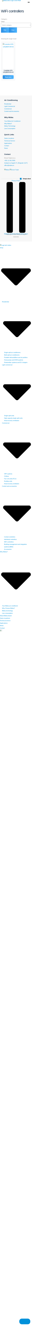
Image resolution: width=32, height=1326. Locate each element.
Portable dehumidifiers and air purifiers (15, 357)
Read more (8, 77)
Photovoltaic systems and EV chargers (15, 362)
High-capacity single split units (13, 418)
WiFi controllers (9, 542)
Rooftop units (8, 481)
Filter (5, 30)
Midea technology (7, 610)
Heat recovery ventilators (11, 420)
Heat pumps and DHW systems (13, 360)
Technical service (5, 620)
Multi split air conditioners (11, 355)
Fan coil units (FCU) (10, 478)
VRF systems (8, 474)
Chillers (6, 476)
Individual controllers (10, 539)
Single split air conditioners (12, 352)
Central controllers (9, 537)
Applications (4, 623)
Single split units (9, 415)
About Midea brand (6, 615)
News (1, 625)
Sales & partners (5, 618)
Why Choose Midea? (8, 608)
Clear (3, 22)
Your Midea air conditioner (10, 606)
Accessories (8, 549)
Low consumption (7, 613)
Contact (2, 628)
